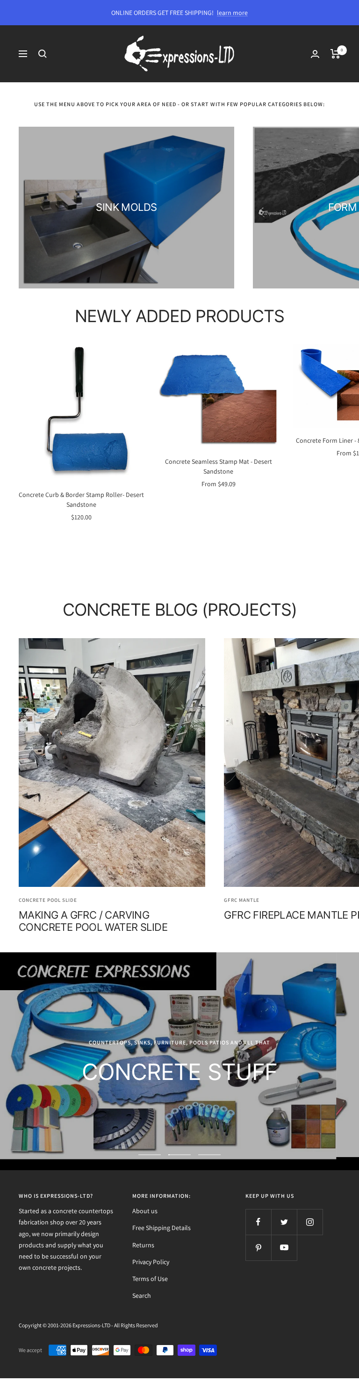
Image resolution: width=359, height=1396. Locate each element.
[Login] (315, 54)
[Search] (42, 54)
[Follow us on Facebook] (258, 1222)
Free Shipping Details (161, 1227)
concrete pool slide (48, 900)
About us (145, 1211)
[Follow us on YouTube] (284, 1247)
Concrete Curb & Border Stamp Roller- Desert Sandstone (81, 499)
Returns (143, 1245)
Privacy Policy (150, 1262)
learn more (232, 12)
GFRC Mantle (241, 900)
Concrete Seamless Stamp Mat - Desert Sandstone (218, 466)
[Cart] (335, 53)
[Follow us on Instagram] (310, 1222)
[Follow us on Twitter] (284, 1222)
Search (141, 1295)
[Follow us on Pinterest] (258, 1247)
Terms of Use (150, 1278)
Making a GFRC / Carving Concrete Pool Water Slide (93, 921)
